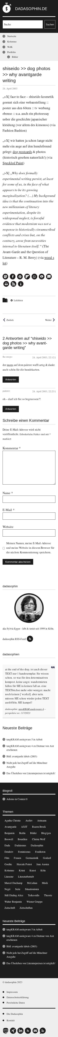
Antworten (10, 379)
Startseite (11, 36)
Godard (47, 858)
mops (10, 365)
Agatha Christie (13, 820)
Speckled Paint (13, 163)
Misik (45, 883)
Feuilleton (40, 851)
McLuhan (32, 883)
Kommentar (12, 448)
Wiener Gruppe (35, 901)
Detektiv (9, 851)
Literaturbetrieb (26, 876)
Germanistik (32, 858)
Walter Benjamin (13, 901)
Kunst (32, 870)
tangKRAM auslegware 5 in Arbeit (24, 739)
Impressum (12, 991)
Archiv (29, 820)
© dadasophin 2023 (12, 982)
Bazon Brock (39, 826)
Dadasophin (37, 845)
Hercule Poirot (24, 864)
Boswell (9, 839)
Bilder (15, 56)
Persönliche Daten (16, 1002)
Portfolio (11, 52)
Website (8, 527)
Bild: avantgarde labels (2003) (21, 756)
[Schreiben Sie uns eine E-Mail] (35, 1031)
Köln (43, 870)
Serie (17, 889)
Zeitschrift (10, 907)
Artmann (41, 820)
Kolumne (12, 41)
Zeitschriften (26, 907)
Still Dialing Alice (14, 895)
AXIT (24, 826)
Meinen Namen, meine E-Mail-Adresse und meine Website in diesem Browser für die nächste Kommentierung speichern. (30, 547)
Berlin (22, 833)
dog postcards (22, 151)
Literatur (9, 876)
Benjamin (10, 833)
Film (7, 858)
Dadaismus (20, 845)
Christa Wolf (38, 839)
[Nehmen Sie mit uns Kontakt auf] (43, 1031)
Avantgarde (10, 826)
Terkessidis (33, 895)
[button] (5, 276)
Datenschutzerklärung (18, 997)
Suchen (50, 24)
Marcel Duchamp (13, 883)
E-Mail (9, 510)
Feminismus (24, 851)
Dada (7, 845)
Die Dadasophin (15, 1013)
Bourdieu (22, 839)
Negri (7, 889)
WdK (10, 46)
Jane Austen (42, 864)
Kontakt (11, 1020)
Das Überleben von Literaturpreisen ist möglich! (30, 773)
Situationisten (32, 889)
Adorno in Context (15, 799)
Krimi (22, 870)
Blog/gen (46, 833)
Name (8, 493)
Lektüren (18, 300)
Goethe (8, 864)
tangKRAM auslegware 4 (31, 709)
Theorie (48, 895)
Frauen (17, 858)
